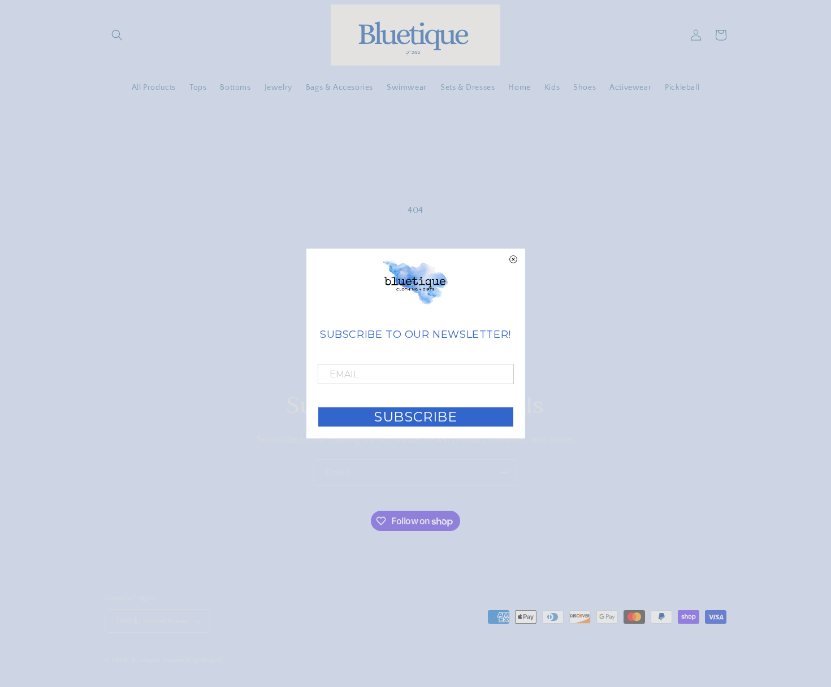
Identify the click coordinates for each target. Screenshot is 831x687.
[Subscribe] (504, 472)
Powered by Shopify (193, 661)
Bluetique (146, 661)
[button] (117, 35)
